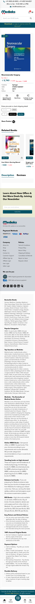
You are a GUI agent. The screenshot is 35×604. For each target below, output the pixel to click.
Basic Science (8, 342)
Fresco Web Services (13, 593)
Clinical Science (17, 342)
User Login (6, 263)
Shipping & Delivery (24, 253)
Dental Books (14, 344)
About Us (5, 245)
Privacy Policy (22, 248)
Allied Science (22, 344)
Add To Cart (13, 114)
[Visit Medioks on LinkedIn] (18, 286)
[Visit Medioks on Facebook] (4, 286)
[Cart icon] (22, 158)
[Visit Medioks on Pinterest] (15, 286)
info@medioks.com (18, 6)
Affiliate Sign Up (7, 258)
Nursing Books (22, 340)
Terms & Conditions (24, 245)
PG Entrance (15, 338)
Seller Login (6, 266)
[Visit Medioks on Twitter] (7, 286)
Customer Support (8, 255)
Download (8, 24)
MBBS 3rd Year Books (15, 333)
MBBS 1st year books (10, 331)
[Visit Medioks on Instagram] (11, 286)
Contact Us (6, 253)
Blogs (4, 250)
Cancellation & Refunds (25, 255)
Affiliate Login (7, 261)
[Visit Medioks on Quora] (22, 286)
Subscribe (17, 211)
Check (14, 109)
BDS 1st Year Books (17, 334)
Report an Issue (23, 258)
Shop (4, 248)
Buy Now (21, 114)
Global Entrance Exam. (11, 346)
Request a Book (23, 261)
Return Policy (22, 250)
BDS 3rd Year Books (18, 336)
